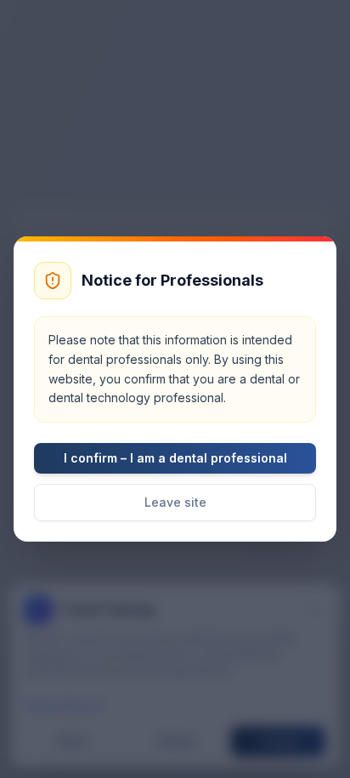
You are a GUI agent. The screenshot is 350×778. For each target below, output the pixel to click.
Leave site (175, 502)
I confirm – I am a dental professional (175, 458)
